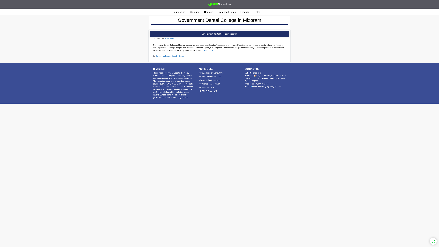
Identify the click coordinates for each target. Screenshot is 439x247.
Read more (208, 50)
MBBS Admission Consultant (210, 73)
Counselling (178, 12)
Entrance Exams (227, 12)
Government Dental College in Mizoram (219, 34)
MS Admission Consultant (209, 84)
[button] (266, 12)
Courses (208, 12)
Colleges (194, 12)
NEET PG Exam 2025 (208, 91)
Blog (258, 12)
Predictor (245, 12)
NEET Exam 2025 (206, 88)
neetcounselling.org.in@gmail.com (267, 87)
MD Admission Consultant (209, 80)
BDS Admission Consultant (210, 77)
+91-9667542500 (262, 84)
